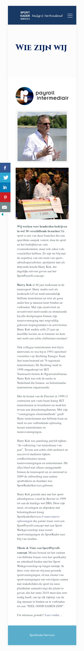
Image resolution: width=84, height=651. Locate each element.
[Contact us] (5, 207)
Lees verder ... (53, 615)
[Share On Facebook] (5, 168)
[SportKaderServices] (42, 15)
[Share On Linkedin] (5, 187)
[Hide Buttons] (2, 215)
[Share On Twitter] (5, 178)
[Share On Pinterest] (5, 197)
